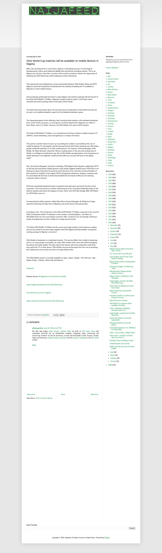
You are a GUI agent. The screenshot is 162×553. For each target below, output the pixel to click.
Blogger (107, 538)
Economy (111, 113)
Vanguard (30, 268)
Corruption (111, 103)
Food (109, 129)
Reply (34, 345)
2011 (110, 219)
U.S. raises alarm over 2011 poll (121, 254)
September (114, 234)
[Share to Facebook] (61, 315)
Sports (110, 155)
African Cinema (113, 79)
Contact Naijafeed (112, 68)
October (113, 231)
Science (110, 152)
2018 (110, 198)
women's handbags (79, 338)
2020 (110, 192)
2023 (110, 183)
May (112, 246)
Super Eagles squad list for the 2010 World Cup (44, 285)
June (112, 243)
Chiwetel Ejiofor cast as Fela (119, 343)
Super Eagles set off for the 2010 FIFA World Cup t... (121, 282)
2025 (110, 177)
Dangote (110, 110)
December (114, 225)
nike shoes (95, 338)
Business (111, 97)
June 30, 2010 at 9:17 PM (52, 328)
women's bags (66, 331)
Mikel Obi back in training (118, 300)
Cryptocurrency (113, 108)
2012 (110, 216)
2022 (110, 186)
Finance (110, 126)
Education (111, 116)
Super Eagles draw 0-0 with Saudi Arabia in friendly (121, 258)
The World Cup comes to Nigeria (38, 293)
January (113, 361)
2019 (110, 195)
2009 (110, 365)
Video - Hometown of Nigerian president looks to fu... (120, 309)
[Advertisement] (81, 34)
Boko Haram (112, 95)
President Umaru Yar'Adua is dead (121, 340)
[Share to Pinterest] (63, 315)
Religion (110, 147)
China (110, 100)
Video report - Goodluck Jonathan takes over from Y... (121, 336)
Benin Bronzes (113, 89)
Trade (110, 160)
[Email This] (54, 315)
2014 (110, 210)
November (114, 228)
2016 (110, 204)
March (112, 355)
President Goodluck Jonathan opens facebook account (122, 296)
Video (110, 163)
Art (109, 84)
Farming (110, 124)
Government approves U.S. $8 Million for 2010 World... (122, 329)
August (113, 237)
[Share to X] (59, 315)
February (113, 358)
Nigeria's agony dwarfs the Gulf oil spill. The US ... (121, 250)
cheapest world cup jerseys (57, 338)
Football (110, 131)
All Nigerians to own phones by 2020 (52, 276)
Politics (110, 144)
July (112, 240)
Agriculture (111, 81)
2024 (110, 180)
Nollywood (111, 139)
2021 (110, 189)
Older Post (94, 394)
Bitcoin (110, 92)
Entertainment (112, 121)
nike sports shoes (88, 331)
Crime (110, 105)
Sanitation (111, 150)
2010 (110, 223)
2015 (110, 207)
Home (63, 394)
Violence (111, 165)
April (112, 352)
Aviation (110, 87)
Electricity (111, 118)
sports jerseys (53, 331)
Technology (112, 158)
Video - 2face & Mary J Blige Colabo (122, 333)
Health (110, 134)
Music (110, 137)
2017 (110, 201)
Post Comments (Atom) (44, 398)
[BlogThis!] (57, 315)
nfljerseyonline (37, 328)
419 (109, 76)
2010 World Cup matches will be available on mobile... (121, 304)
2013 (110, 213)
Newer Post (31, 394)
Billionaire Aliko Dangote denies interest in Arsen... (120, 272)
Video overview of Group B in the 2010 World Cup (45, 301)
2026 (110, 174)
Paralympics (112, 142)
